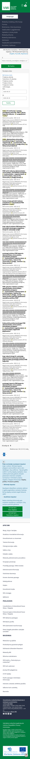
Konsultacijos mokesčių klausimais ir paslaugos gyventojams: (14, 701)
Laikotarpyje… (6, 87)
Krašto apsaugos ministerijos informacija (11, 679)
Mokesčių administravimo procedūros (14, 558)
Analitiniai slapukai (10, 497)
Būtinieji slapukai (9, 485)
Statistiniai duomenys (9, 574)
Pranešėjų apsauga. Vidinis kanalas (13, 566)
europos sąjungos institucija (8, 374)
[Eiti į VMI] (9, 6)
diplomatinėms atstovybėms (20, 158)
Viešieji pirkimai (7, 581)
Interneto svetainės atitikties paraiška (14, 684)
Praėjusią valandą (7, 77)
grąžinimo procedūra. (7, 130)
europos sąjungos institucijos (15, 129)
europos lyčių (24, 433)
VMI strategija (7, 593)
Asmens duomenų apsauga (11, 577)
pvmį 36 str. (11, 408)
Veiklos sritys (7, 550)
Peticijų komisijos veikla (10, 546)
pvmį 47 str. (19, 128)
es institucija (17, 373)
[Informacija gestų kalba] (22, 6)
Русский (17, 54)
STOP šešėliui (7, 674)
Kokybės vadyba (7, 554)
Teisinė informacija (8, 542)
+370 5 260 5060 (8, 704)
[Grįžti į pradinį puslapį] (2, 57)
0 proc (7, 158)
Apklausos (6, 597)
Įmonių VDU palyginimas (10, 670)
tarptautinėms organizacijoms (19, 159)
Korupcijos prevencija (9, 562)
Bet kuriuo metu (7, 75)
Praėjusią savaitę (7, 81)
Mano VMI (14, 712)
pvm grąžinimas (13, 128)
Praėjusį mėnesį (7, 83)
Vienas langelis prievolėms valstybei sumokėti (13, 631)
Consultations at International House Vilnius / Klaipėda (14, 607)
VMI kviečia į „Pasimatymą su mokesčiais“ (11, 661)
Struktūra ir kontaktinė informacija (13, 534)
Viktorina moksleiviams (10, 656)
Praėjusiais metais (7, 85)
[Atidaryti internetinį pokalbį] (26, 755)
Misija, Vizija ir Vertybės (10, 531)
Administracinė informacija (11, 570)
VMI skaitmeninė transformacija (12, 626)
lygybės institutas (6, 435)
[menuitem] (12, 22)
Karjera (5, 585)
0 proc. (4, 128)
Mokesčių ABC (7, 652)
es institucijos (5, 129)
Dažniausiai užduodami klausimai (13, 648)
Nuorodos (6, 691)
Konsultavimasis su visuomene (12, 538)
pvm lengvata (17, 433)
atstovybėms (5, 161)
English (12, 54)
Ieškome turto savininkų (10, 688)
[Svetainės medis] (26, 3)
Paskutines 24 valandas (9, 79)
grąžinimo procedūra (21, 161)
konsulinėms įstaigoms (7, 159)
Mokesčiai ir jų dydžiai (9, 641)
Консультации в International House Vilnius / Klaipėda (14, 613)
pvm (7, 128)
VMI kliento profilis (8, 622)
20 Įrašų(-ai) (5, 446)
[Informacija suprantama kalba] (25, 6)
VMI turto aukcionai (8, 666)
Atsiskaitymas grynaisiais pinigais (13, 645)
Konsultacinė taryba (9, 589)
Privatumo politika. (13, 482)
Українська (24, 54)
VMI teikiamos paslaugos (10, 618)
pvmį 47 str (12, 158)
